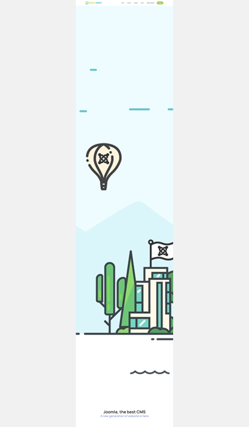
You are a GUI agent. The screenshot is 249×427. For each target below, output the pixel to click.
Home (122, 3)
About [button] (142, 3)
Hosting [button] (129, 3)
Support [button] (136, 3)
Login (160, 3)
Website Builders (151, 3)
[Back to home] (94, 3)
